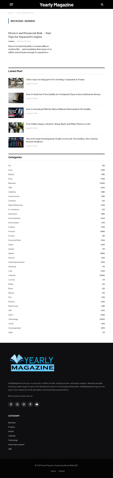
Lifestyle (11, 275)
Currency (12, 200)
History (11, 257)
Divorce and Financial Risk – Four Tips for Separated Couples (29, 35)
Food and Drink (14, 240)
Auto (10, 170)
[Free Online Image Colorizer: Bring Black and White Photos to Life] (16, 127)
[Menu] (11, 4)
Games (11, 249)
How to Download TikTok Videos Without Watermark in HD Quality (58, 109)
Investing (12, 266)
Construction (13, 196)
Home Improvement (16, 262)
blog (10, 178)
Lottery (11, 279)
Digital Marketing (15, 205)
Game (10, 244)
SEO (10, 310)
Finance (11, 41)
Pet (9, 297)
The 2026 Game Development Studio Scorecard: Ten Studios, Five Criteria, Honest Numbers (62, 140)
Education (12, 214)
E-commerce (13, 209)
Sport (10, 315)
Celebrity (12, 192)
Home (53, 471)
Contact (62, 471)
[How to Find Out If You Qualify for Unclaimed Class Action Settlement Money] (16, 98)
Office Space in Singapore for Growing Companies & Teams (55, 79)
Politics (11, 301)
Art (9, 165)
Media (10, 284)
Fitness (11, 236)
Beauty (11, 174)
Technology (13, 319)
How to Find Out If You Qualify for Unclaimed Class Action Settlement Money (63, 94)
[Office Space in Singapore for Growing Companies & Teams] (16, 83)
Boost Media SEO (71, 465)
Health (11, 253)
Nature (11, 293)
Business (12, 183)
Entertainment (14, 218)
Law (10, 271)
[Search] (101, 4)
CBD (10, 187)
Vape (10, 332)
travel (10, 323)
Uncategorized (14, 328)
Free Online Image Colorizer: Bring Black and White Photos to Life (58, 124)
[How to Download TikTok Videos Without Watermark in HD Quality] (16, 113)
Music (10, 288)
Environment (13, 222)
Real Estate (13, 306)
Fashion (11, 227)
